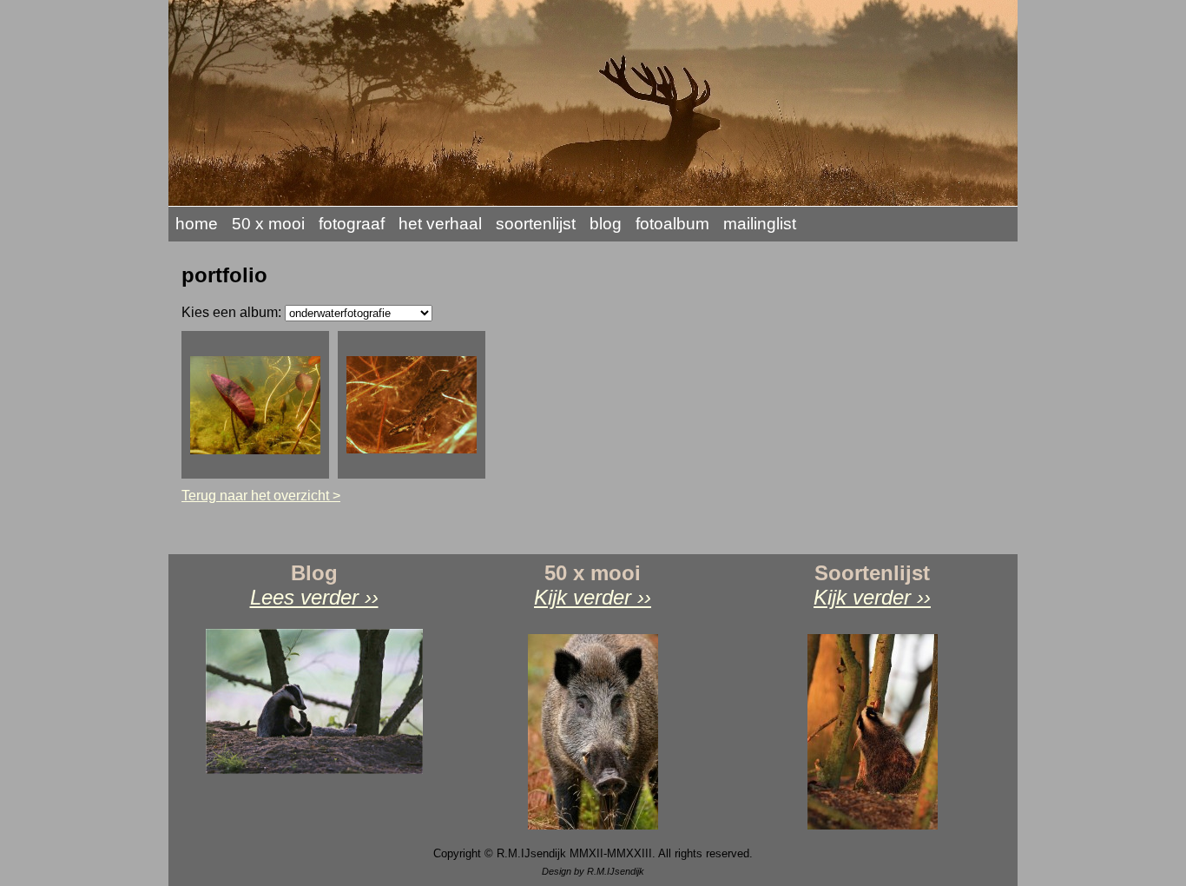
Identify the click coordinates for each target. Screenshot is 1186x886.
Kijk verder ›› (592, 597)
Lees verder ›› (314, 597)
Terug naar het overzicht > (260, 495)
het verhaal (440, 224)
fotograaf (352, 224)
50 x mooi (268, 224)
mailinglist (759, 224)
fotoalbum (672, 224)
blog (606, 224)
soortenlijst (536, 224)
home (196, 224)
